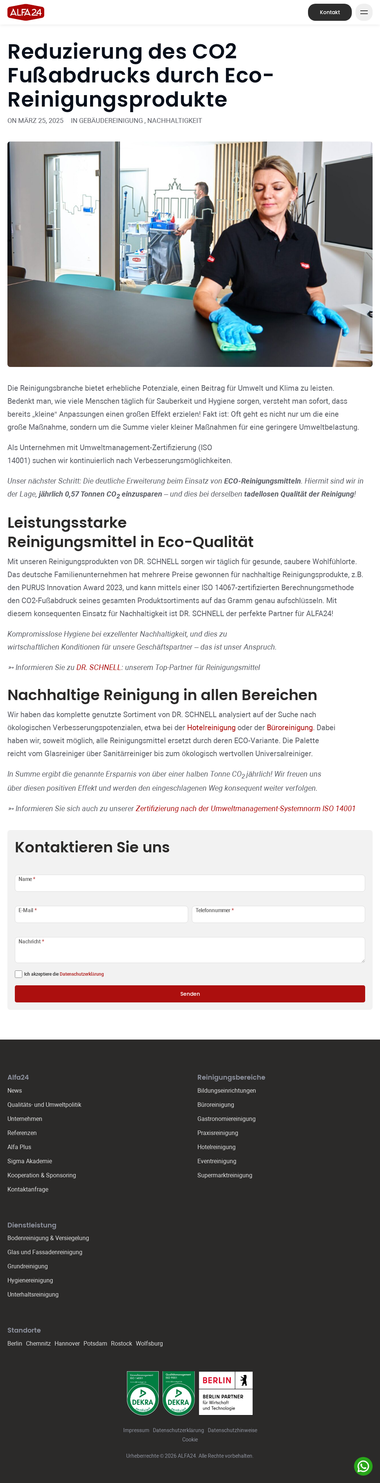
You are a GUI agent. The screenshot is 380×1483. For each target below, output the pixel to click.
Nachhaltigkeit (174, 120)
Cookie (190, 1440)
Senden (190, 994)
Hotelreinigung (211, 727)
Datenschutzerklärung (82, 974)
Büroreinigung (290, 727)
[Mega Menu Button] (364, 12)
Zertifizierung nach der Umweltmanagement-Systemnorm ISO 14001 (246, 808)
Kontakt (330, 12)
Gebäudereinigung (111, 120)
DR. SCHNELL (98, 667)
